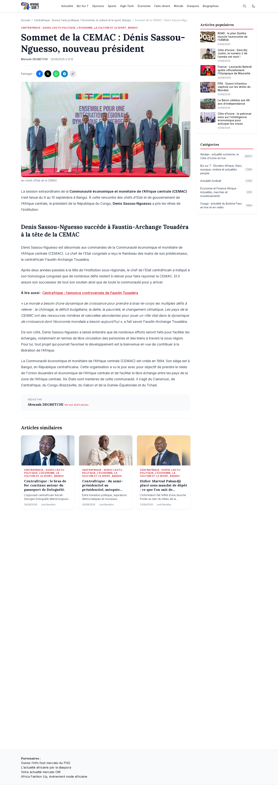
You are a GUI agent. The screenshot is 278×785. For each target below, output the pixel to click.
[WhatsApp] (56, 73)
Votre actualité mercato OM (41, 772)
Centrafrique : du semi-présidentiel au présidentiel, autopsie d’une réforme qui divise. (103, 485)
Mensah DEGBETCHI (46, 404)
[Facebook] (39, 73)
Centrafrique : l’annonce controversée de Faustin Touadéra (90, 293)
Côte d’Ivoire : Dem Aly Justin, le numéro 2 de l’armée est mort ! (232, 53)
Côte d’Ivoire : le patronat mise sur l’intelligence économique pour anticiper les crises (234, 118)
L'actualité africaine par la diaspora (46, 767)
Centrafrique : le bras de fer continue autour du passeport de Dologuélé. (45, 485)
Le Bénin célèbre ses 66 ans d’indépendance (234, 102)
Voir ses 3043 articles (76, 404)
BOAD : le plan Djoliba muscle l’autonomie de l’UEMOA (233, 36)
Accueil (25, 20)
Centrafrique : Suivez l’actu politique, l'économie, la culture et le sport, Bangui (82, 20)
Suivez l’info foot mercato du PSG (45, 763)
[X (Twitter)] (47, 73)
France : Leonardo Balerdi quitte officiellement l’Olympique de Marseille (235, 70)
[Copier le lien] (72, 73)
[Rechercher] (244, 6)
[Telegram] (64, 73)
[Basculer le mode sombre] (253, 6)
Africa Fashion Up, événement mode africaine (54, 776)
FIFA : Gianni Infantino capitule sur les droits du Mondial (234, 87)
